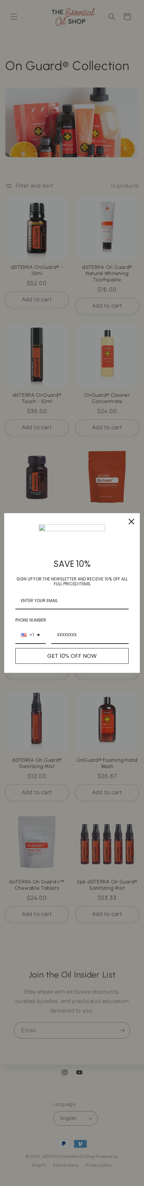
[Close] (131, 521)
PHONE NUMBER (30, 620)
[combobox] (30, 635)
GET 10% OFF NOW (72, 656)
